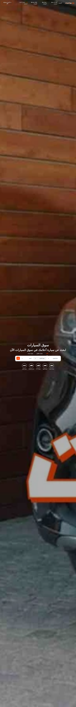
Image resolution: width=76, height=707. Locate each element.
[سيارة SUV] (38, 365)
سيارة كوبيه (45, 368)
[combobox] (53, 358)
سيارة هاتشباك (31, 368)
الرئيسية (60, 3)
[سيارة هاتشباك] (31, 365)
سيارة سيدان (51, 368)
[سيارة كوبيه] (45, 365)
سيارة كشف (24, 368)
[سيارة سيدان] (51, 365)
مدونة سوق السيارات (44, 3)
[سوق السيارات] (69, 3)
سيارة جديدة (30, 353)
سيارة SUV (38, 368)
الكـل (47, 353)
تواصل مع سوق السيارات (34, 3)
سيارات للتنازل (39, 353)
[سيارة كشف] (24, 365)
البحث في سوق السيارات (54, 3)
